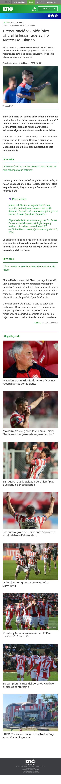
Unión (6, 22)
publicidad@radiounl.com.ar (30, 771)
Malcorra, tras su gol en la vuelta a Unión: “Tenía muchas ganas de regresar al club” (28, 432)
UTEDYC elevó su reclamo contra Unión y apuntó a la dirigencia (28, 736)
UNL (7, 2)
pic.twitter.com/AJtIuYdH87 (32, 226)
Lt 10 (8, 9)
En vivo (46, 9)
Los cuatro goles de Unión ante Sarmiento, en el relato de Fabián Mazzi (29, 534)
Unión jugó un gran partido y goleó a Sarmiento (25, 584)
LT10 (31, 2)
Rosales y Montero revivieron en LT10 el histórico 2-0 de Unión (27, 635)
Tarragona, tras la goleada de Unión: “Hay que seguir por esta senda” (28, 483)
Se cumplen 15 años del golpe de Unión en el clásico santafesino (29, 685)
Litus (39, 2)
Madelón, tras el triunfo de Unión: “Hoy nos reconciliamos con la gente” (29, 382)
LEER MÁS (8, 159)
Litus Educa (50, 2)
